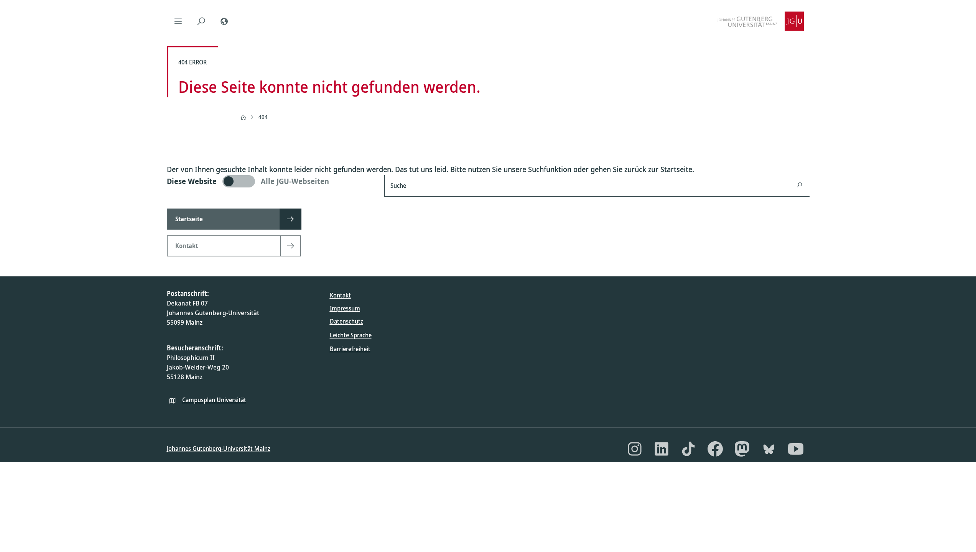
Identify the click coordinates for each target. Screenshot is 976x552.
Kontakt (340, 295)
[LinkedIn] (661, 449)
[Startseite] (243, 117)
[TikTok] (688, 449)
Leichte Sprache (351, 335)
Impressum (345, 308)
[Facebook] (715, 449)
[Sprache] (224, 21)
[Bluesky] (769, 449)
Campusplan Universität (214, 400)
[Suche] (201, 21)
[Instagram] (634, 449)
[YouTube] (795, 449)
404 (263, 116)
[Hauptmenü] (178, 21)
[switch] (271, 181)
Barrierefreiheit (350, 349)
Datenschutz (346, 321)
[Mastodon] (742, 449)
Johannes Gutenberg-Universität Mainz (218, 448)
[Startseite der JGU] (760, 21)
